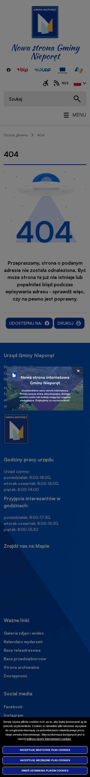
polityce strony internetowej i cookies (48, 738)
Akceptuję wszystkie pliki (45, 750)
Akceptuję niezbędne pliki (45, 760)
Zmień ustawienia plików (45, 770)
